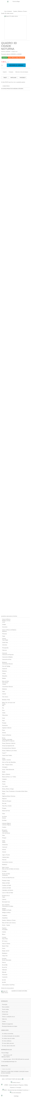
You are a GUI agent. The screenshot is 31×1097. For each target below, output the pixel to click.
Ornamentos (5, 725)
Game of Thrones (6, 943)
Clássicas (4, 650)
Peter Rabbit (5, 640)
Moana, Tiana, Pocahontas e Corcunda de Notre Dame (14, 791)
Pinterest (22, 77)
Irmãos (3, 712)
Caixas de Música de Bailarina (9, 629)
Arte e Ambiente (5, 904)
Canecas (4, 899)
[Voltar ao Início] (1, 11)
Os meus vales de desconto (8, 1045)
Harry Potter (5, 938)
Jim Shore (4, 816)
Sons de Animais (6, 833)
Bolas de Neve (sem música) (8, 922)
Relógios (4, 908)
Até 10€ (4, 980)
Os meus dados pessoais (8, 1043)
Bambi (3, 772)
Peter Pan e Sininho (6, 805)
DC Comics (4, 941)
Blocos (3, 934)
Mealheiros (4, 864)
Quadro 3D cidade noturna (19, 991)
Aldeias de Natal (6, 883)
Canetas (4, 932)
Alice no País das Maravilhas (9, 762)
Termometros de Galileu (7, 906)
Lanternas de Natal (6, 887)
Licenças (4, 937)
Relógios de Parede (6, 910)
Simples (4, 624)
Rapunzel (4, 798)
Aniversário (4, 974)
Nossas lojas (5, 1011)
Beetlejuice (4, 953)
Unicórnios (4, 645)
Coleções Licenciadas (7, 739)
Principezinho (5, 647)
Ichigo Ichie (4, 955)
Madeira (4, 678)
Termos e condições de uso (8, 1016)
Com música (5, 682)
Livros (3, 622)
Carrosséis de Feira (6, 659)
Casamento (4, 977)
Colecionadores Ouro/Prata (8, 984)
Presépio (4, 723)
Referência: (3, 51)
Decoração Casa (6, 901)
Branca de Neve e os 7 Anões (9, 776)
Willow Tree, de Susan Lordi (8, 702)
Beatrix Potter (5, 946)
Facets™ (4, 753)
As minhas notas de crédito (8, 1038)
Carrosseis (4, 847)
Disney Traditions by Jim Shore (9, 750)
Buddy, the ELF (5, 950)
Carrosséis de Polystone (8, 654)
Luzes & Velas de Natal (7, 892)
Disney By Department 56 (8, 745)
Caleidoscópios (5, 857)
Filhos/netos (5, 715)
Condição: (13, 51)
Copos (3, 897)
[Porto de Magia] (15, 5)
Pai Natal (4, 820)
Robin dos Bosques (6, 801)
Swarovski (4, 668)
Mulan (3, 793)
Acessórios (4, 627)
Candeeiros (4, 915)
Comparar (11, 72)
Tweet (5, 77)
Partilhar (13, 77)
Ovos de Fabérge (6, 666)
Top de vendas (5, 1009)
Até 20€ (4, 982)
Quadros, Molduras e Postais (9, 920)
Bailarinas (4, 631)
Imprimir (5, 72)
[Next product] (29, 13)
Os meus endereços (6, 1040)
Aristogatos (4, 767)
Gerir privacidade (4, 1075)
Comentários (6, 86)
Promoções (4, 1004)
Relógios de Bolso (6, 912)
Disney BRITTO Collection (8, 741)
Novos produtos (5, 1007)
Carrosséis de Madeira (7, 657)
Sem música (5, 696)
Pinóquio (4, 808)
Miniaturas (4, 662)
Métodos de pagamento (7, 1024)
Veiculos (4, 852)
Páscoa (4, 962)
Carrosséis (4, 653)
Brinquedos (4, 830)
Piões (3, 835)
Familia (3, 704)
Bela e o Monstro (6, 774)
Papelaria (4, 928)
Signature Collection (6, 727)
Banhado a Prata (6, 699)
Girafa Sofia (5, 642)
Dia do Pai (4, 967)
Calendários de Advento (7, 890)
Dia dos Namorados (6, 960)
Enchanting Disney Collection (9, 748)
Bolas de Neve (5, 681)
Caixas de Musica (6, 619)
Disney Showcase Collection (8, 743)
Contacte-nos (5, 1014)
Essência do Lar (6, 895)
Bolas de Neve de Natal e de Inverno (10, 869)
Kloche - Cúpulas (6, 925)
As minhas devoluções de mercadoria (10, 1036)
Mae (3, 705)
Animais (4, 638)
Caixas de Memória (6, 735)
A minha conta (5, 1030)
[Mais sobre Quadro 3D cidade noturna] (6, 991)
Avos (3, 710)
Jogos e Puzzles (6, 854)
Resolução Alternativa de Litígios (9, 1026)
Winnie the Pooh (6, 810)
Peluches (4, 859)
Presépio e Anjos (6, 880)
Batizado (4, 972)
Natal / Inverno (5, 867)
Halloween (4, 969)
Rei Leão (4, 803)
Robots (3, 842)
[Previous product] (28, 13)
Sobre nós (4, 1019)
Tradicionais (5, 831)
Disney (3, 738)
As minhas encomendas (7, 1033)
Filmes (3, 758)
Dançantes (4, 676)
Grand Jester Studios (7, 755)
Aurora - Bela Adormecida (8, 769)
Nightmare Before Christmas (8, 796)
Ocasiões (4, 958)
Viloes (3, 813)
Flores (3, 730)
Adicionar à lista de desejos (21, 72)
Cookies (4, 1021)
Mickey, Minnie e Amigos (8, 789)
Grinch (3, 948)
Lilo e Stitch (5, 786)
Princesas (4, 633)
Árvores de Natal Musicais (8, 877)
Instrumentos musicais (7, 862)
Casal (3, 718)
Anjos (3, 691)
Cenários (4, 827)
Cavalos (4, 684)
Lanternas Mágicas (6, 823)
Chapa (3, 840)
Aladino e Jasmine (6, 759)
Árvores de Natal (6, 873)
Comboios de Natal (6, 885)
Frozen (3, 784)
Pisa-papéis (5, 929)
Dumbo (3, 781)
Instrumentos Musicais (7, 663)
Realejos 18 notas (6, 620)
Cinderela (4, 779)
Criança (4, 673)
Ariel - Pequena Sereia (7, 764)
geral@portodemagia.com (11, 1061)
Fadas (3, 636)
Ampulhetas (5, 917)
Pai (3, 708)
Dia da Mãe (4, 965)
